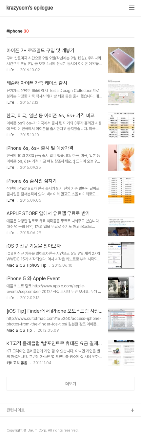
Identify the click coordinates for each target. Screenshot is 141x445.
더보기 (70, 383)
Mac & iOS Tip (19, 330)
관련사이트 (16, 410)
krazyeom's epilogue (30, 8)
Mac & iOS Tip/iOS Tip (26, 265)
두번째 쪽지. (17, 431)
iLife (10, 70)
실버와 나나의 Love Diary (29, 421)
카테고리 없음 (17, 363)
